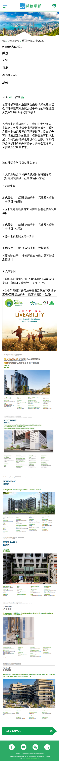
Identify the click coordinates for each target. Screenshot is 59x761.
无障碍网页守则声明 (38, 754)
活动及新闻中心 (14, 41)
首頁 (4, 41)
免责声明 (23, 754)
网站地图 (29, 754)
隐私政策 (18, 754)
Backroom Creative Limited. (33, 758)
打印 (18, 97)
